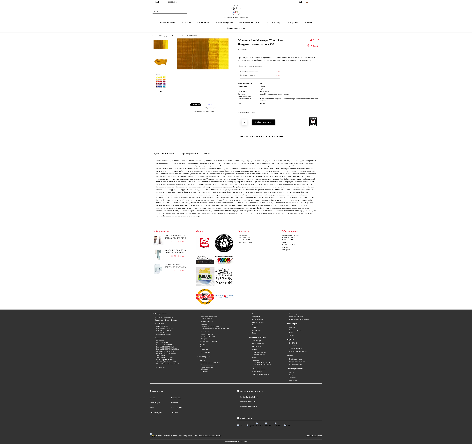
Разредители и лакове (163, 334)
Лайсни (291, 372)
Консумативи (293, 380)
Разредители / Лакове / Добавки (166, 320)
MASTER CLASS (162, 326)
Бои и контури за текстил (208, 341)
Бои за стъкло (204, 332)
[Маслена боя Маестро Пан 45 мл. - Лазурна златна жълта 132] (203, 69)
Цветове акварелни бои (209, 316)
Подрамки (204, 371)
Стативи (254, 327)
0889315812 (172, 2)
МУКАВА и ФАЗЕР (296, 317)
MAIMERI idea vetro (208, 337)
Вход (152, 408)
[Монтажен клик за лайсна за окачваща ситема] (158, 269)
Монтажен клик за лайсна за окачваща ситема (175, 266)
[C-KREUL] (205, 276)
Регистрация (176, 398)
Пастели (254, 358)
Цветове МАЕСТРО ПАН (189, 36)
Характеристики (189, 153)
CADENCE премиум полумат (166, 353)
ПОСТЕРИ (293, 343)
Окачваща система (236, 28)
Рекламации (155, 403)
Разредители (256, 317)
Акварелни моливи (259, 352)
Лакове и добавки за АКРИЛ (166, 362)
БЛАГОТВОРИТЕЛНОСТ (298, 351)
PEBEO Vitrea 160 (207, 334)
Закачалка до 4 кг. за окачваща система (175, 251)
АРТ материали (225, 22)
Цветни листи (256, 346)
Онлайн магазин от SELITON (236, 442)
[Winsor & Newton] (224, 277)
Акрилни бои (159, 338)
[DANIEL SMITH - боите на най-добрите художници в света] (224, 243)
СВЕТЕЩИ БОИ (205, 352)
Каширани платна (207, 367)
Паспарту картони (295, 364)
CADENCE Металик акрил (165, 351)
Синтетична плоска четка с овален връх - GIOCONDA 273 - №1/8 (176, 237)
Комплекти (160, 332)
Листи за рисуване (258, 343)
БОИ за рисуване (164, 36)
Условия (174, 413)
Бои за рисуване (167, 22)
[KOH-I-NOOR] (205, 297)
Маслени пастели (258, 367)
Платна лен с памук (207, 365)
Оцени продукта (211, 108)
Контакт (174, 403)
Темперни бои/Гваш (206, 321)
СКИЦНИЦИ (256, 341)
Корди (291, 375)
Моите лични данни (314, 436)
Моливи (254, 349)
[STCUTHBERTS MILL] (205, 260)
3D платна (204, 369)
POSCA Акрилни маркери (164, 317)
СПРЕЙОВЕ (204, 349)
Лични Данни (176, 408)
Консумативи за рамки (297, 362)
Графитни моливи (259, 354)
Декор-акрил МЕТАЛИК (164, 357)
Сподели (196, 104)
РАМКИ (310, 22)
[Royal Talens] (205, 243)
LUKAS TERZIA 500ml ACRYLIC (167, 364)
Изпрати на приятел (195, 108)
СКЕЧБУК (204, 22)
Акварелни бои (160, 367)
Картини (294, 22)
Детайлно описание (164, 153)
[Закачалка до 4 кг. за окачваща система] (158, 254)
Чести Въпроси (156, 413)
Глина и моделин (295, 330)
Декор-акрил (160, 355)
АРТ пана (292, 346)
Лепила (291, 335)
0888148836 (252, 406)
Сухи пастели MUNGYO (261, 362)
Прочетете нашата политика (210, 436)
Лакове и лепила (257, 319)
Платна (187, 22)
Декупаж (292, 327)
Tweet (210, 104)
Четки (254, 314)
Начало (155, 36)
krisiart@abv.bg (252, 397)
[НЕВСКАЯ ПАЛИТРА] (224, 297)
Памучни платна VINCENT (210, 363)
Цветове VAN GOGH (163, 330)
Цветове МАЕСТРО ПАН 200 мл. (168, 349)
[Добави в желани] (317, 113)
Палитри (255, 325)
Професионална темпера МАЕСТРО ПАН (215, 328)
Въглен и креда (257, 371)
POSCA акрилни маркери (164, 360)
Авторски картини (295, 348)
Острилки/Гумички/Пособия (299, 319)
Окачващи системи (295, 369)
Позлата (202, 347)
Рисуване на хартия (250, 22)
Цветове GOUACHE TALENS (211, 326)
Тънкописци (293, 314)
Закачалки (292, 378)
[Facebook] (314, 2)
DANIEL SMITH (206, 318)
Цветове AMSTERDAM (164, 345)
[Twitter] (318, 2)
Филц (291, 332)
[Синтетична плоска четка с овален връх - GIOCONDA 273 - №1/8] (158, 240)
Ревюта (208, 153)
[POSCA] (224, 260)
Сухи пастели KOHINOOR (262, 365)
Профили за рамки (295, 359)
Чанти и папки (256, 330)
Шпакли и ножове (258, 322)
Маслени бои (176, 36)
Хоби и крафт (274, 22)
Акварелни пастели (259, 369)
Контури (204, 339)
